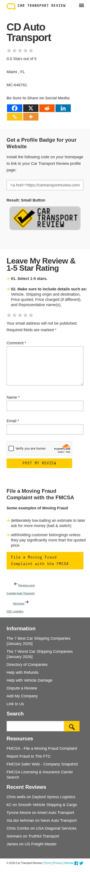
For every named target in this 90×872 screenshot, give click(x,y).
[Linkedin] (63, 108)
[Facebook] (14, 108)
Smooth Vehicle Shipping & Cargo (47, 805)
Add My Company (22, 696)
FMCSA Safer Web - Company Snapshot (42, 764)
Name (13, 397)
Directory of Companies (27, 664)
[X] (30, 108)
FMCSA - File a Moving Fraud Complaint (42, 748)
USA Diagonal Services (56, 828)
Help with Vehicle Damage (29, 680)
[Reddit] (47, 108)
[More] (30, 117)
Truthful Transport (43, 836)
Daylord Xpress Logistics (53, 797)
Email (13, 421)
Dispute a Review (22, 688)
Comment (16, 343)
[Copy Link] (14, 117)
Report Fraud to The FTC (29, 756)
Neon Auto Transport (59, 820)
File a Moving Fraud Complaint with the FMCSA (40, 561)
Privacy (57, 863)
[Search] (72, 726)
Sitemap (69, 863)
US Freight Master (41, 844)
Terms (47, 863)
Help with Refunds (22, 672)
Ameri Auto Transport (55, 812)
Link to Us (15, 704)
